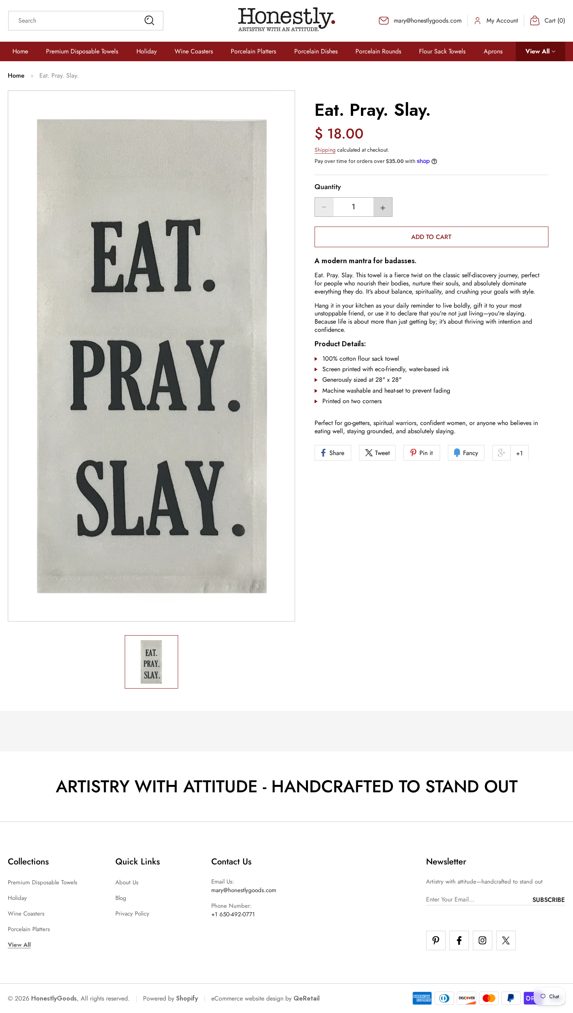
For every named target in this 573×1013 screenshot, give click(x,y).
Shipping (325, 149)
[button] (540, 52)
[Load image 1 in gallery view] (151, 662)
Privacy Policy (132, 913)
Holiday (17, 898)
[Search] (149, 20)
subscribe (548, 899)
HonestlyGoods (54, 998)
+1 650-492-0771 (233, 914)
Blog (120, 898)
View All (19, 944)
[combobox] (85, 20)
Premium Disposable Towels (42, 882)
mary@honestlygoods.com (243, 890)
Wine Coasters (26, 913)
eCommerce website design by (251, 998)
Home (16, 75)
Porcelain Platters (29, 929)
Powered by (170, 998)
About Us (126, 882)
